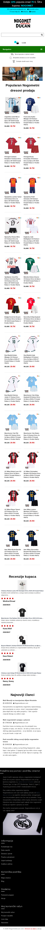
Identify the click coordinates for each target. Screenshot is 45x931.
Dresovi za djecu (31, 929)
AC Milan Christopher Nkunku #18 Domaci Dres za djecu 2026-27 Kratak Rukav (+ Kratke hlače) (32, 474)
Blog (2, 881)
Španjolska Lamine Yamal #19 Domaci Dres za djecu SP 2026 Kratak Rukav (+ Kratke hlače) (12, 200)
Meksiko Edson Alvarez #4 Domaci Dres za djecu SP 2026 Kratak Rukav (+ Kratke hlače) (32, 280)
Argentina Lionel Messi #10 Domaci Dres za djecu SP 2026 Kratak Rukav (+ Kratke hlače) (12, 119)
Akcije (3, 898)
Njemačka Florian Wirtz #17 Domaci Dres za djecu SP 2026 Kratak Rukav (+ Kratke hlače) (12, 240)
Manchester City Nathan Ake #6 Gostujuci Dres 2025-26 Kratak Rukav (22, 618)
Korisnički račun (34, 9)
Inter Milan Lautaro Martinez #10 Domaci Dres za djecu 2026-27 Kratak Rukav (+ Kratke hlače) (31, 513)
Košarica (25, 11)
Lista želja (4, 919)
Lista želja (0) (15, 11)
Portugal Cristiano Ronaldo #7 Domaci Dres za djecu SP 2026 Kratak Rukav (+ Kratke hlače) (12, 159)
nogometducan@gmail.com (17, 9)
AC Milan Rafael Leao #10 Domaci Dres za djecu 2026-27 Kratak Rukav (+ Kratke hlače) (12, 474)
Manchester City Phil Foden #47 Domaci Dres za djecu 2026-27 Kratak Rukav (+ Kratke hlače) (12, 436)
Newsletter (4, 923)
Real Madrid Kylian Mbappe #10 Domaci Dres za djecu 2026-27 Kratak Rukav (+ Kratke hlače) (12, 359)
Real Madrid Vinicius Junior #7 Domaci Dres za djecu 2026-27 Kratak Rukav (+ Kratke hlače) (12, 398)
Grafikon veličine (6, 864)
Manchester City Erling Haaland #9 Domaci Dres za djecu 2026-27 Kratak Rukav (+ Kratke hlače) (32, 398)
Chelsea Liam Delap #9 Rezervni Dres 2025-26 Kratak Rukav (21, 673)
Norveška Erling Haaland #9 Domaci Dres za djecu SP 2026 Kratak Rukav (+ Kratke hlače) (32, 320)
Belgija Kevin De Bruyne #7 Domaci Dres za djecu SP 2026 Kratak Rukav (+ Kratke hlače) (12, 320)
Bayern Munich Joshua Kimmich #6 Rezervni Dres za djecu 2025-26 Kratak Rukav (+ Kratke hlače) (20, 646)
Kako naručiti (5, 850)
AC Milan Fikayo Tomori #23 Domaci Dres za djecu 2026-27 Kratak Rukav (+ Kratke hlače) (12, 512)
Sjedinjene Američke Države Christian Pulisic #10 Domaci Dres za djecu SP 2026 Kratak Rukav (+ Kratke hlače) (12, 281)
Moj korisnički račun (8, 912)
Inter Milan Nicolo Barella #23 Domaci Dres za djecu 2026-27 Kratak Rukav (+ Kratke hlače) (12, 552)
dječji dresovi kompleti (25, 782)
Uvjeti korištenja (6, 860)
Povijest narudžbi (7, 916)
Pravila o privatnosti (7, 857)
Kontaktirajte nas (6, 847)
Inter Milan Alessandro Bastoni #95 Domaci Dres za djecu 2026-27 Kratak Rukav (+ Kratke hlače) (32, 552)
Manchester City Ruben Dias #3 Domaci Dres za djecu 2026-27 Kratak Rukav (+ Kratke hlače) (32, 436)
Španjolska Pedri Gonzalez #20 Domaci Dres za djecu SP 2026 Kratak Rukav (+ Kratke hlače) (31, 201)
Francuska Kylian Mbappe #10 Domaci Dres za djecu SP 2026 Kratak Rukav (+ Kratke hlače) (31, 121)
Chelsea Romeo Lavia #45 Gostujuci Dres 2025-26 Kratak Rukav (22, 591)
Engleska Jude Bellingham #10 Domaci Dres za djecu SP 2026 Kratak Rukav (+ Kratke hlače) (31, 241)
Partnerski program (7, 895)
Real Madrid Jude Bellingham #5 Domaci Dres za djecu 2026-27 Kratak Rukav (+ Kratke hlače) (31, 359)
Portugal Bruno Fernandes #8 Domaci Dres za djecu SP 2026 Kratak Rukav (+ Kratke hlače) (31, 161)
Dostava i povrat (6, 854)
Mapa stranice (6, 878)
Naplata (33, 11)
